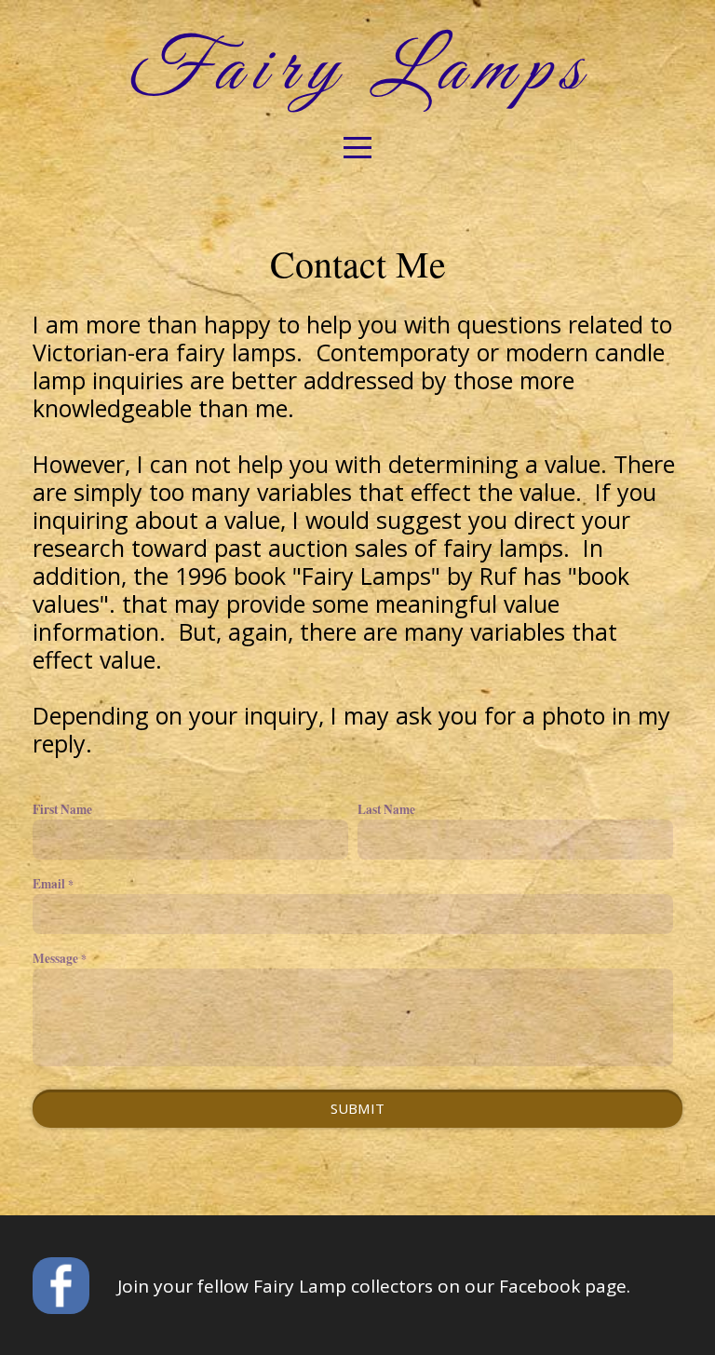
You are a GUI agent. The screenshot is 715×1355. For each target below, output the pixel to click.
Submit (358, 1108)
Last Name (386, 809)
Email (49, 883)
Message (55, 958)
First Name (62, 809)
